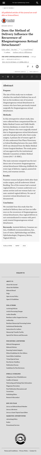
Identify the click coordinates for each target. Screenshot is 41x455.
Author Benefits (11, 314)
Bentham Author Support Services (16, 317)
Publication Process (12, 365)
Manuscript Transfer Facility (15, 332)
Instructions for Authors (13, 329)
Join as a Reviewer (11, 409)
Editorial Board (11, 290)
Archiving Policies (11, 308)
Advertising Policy (12, 419)
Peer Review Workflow (13, 362)
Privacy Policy (23, 451)
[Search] (37, 2)
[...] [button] (22, 49)
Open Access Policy (12, 296)
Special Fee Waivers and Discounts (16, 335)
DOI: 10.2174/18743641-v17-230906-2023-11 (15, 62)
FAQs (8, 293)
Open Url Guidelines (12, 299)
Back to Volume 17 (9, 8)
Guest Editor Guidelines (13, 356)
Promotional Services (12, 425)
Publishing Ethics (11, 394)
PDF (18, 245)
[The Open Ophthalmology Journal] (20, 438)
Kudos (8, 422)
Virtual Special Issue (12, 359)
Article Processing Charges (14, 311)
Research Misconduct (13, 397)
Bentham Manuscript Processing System (18, 323)
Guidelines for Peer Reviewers (15, 368)
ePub (24, 245)
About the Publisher (12, 287)
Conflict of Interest (12, 380)
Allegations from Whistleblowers (16, 377)
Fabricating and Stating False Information (19, 383)
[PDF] (37, 66)
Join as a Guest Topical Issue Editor (17, 412)
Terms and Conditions (11, 451)
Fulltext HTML (7, 245)
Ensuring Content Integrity (14, 350)
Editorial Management (13, 344)
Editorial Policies (11, 347)
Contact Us (33, 451)
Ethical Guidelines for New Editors (16, 353)
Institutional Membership (14, 326)
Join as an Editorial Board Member (16, 406)
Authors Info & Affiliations (22, 52)
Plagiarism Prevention (13, 386)
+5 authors (7, 52)
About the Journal (11, 284)
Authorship (9, 320)
